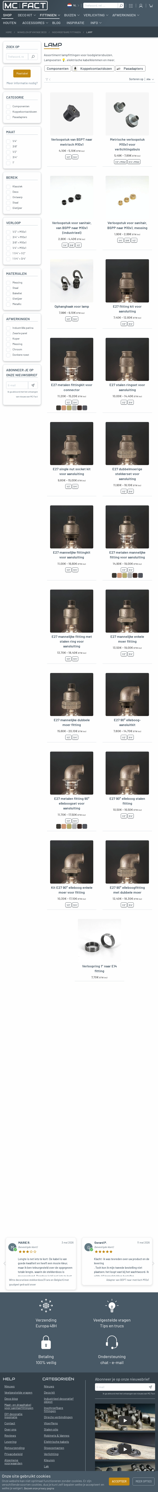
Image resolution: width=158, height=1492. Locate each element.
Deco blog (11, 1398)
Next (153, 1263)
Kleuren (49, 1460)
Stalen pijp (51, 1429)
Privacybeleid (13, 1454)
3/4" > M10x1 (20, 237)
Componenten (21, 106)
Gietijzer (17, 207)
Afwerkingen (124, 15)
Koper (16, 338)
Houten (9, 23)
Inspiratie (75, 23)
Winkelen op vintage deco (31, 32)
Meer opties (144, 1481)
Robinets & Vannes (56, 1435)
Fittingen (48, 15)
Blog (56, 23)
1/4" (15, 141)
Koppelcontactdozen (25, 111)
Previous (5, 1263)
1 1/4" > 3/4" (19, 258)
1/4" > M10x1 (19, 247)
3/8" (15, 146)
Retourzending (14, 1448)
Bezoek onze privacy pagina (39, 1488)
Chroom (17, 349)
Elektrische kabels (56, 1441)
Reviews (10, 1435)
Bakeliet (17, 293)
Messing (17, 282)
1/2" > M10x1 (19, 231)
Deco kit (25, 15)
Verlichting (94, 15)
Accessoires (33, 23)
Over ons (10, 1429)
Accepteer (119, 1481)
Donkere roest (21, 354)
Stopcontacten (54, 1448)
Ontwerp (18, 197)
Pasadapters (20, 117)
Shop (7, 15)
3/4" (15, 157)
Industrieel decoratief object (59, 1400)
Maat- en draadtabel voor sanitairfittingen (18, 1406)
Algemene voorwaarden (13, 1461)
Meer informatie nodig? (22, 83)
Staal (15, 202)
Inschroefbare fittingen (66, 32)
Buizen (70, 15)
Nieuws (49, 1386)
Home (9, 32)
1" (13, 162)
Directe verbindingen (58, 1417)
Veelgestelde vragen (18, 1392)
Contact (9, 1423)
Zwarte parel (20, 333)
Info (94, 23)
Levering (10, 1441)
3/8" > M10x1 (19, 242)
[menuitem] (7, 15)
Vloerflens (51, 1423)
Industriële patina (23, 327)
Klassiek (17, 186)
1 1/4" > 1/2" (19, 253)
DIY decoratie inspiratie (13, 1415)
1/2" (15, 151)
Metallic (17, 304)
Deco (15, 191)
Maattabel (22, 73)
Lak (46, 1466)
